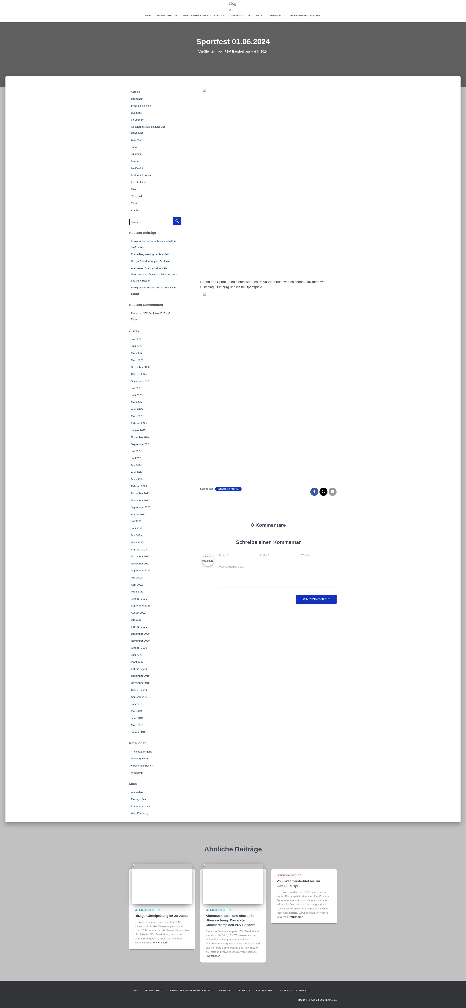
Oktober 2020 (139, 647)
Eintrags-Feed (139, 799)
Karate (135, 160)
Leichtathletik (138, 182)
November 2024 (140, 437)
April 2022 (137, 584)
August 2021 (138, 612)
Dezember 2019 (140, 675)
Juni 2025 (136, 395)
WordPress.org (139, 813)
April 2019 (137, 717)
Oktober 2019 (139, 689)
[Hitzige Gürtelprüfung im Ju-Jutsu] (162, 883)
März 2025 (137, 416)
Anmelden (137, 792)
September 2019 (140, 696)
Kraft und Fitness (141, 174)
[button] (176, 15)
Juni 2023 (136, 528)
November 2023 (140, 500)
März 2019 (137, 725)
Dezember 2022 (140, 556)
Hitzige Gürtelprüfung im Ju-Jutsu (150, 261)
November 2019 (140, 682)
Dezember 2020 (140, 633)
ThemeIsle (331, 999)
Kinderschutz (276, 15)
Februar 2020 (139, 668)
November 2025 (140, 367)
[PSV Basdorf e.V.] (233, 6)
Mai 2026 (136, 353)
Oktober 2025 (139, 374)
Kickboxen (137, 167)
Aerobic (135, 91)
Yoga (134, 202)
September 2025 (140, 381)
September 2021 (140, 605)
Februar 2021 (139, 626)
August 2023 (138, 514)
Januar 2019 (138, 731)
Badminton (137, 98)
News (148, 15)
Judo (134, 146)
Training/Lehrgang (141, 751)
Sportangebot (166, 15)
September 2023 (140, 507)
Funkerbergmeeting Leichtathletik (150, 254)
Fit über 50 (137, 119)
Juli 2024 (136, 451)
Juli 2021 (136, 619)
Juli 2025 (136, 388)
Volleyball (136, 196)
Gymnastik (137, 139)
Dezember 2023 (140, 493)
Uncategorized (139, 758)
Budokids (136, 112)
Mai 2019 (136, 710)
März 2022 (137, 591)
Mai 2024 (136, 465)
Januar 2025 (138, 430)
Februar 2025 (139, 423)
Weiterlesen (160, 942)
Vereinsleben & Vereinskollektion (203, 15)
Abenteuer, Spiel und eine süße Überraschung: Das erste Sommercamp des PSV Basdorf (154, 274)
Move (134, 188)
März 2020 (137, 661)
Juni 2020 (136, 654)
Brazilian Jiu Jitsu (141, 105)
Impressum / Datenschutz (305, 15)
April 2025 (137, 409)
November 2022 (140, 563)
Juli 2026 (136, 339)
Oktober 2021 (139, 598)
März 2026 (137, 360)
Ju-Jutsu (136, 153)
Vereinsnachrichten (142, 765)
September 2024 (140, 444)
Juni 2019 (136, 703)
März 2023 (137, 542)
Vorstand (237, 15)
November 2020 (140, 640)
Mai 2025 (136, 402)
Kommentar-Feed (141, 806)
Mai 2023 (136, 535)
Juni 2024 (136, 458)
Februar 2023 (139, 549)
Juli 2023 (136, 521)
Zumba (135, 210)
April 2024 (137, 472)
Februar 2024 (139, 486)
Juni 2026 (136, 345)
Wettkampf (137, 772)
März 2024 (137, 479)
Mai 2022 (136, 577)
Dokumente (255, 15)
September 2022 (140, 570)
